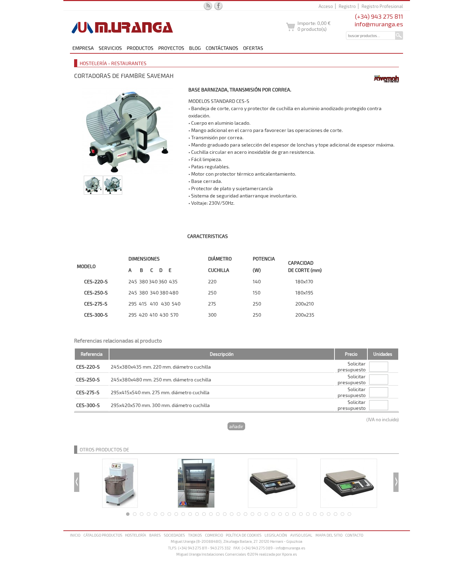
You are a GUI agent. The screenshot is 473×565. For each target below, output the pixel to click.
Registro (347, 6)
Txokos (195, 535)
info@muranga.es (379, 24)
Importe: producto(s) (314, 26)
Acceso (326, 6)
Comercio (214, 535)
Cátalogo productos (102, 535)
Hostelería (135, 535)
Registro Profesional (382, 6)
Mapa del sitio (328, 535)
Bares (155, 535)
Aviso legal (301, 535)
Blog (195, 48)
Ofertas (253, 48)
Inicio (75, 535)
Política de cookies (243, 535)
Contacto (354, 535)
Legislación (276, 535)
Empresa (83, 48)
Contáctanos (222, 48)
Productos (140, 48)
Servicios (110, 48)
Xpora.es (289, 554)
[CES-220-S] (129, 130)
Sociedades (174, 535)
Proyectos (171, 48)
